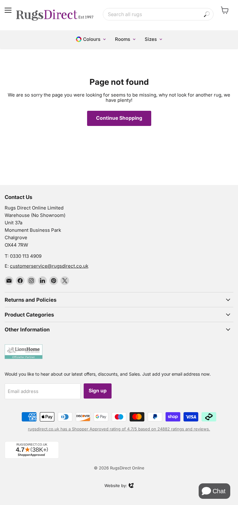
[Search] (207, 14)
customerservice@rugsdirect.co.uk (49, 266)
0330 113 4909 (26, 256)
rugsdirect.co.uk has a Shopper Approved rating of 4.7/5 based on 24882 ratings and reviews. (119, 428)
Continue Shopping (119, 118)
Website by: (115, 486)
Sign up (98, 391)
